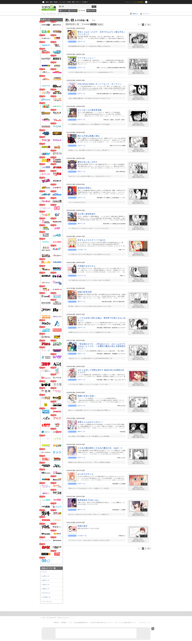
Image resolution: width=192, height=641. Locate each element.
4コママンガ (46, 593)
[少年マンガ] (81, 67)
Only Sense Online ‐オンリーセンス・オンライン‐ (100, 84)
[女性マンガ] (81, 41)
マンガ (83, 10)
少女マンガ (46, 584)
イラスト (73, 10)
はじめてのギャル (86, 474)
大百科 (69, 2)
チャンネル (62, 2)
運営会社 (56, 622)
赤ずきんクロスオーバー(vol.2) (91, 240)
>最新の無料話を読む (138, 47)
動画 (47, 2)
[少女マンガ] (81, 197)
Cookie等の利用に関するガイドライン (101, 622)
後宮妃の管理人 (85, 188)
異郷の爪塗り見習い (87, 396)
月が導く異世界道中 (87, 214)
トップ (64, 10)
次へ (149, 24)
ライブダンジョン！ (87, 58)
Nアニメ (78, 2)
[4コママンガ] (82, 275)
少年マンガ (46, 576)
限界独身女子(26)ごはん (88, 500)
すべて (45, 572)
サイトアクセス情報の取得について (125, 622)
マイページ (146, 13)
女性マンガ (46, 589)
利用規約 (63, 622)
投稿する (135, 13)
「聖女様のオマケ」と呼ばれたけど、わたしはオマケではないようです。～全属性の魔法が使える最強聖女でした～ (102, 346)
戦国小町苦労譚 (85, 292)
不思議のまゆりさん (87, 266)
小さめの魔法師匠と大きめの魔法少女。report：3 (100, 448)
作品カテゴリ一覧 (48, 568)
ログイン (128, 2)
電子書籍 (92, 10)
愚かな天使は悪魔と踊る (89, 136)
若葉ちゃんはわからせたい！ (91, 422)
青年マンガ (46, 580)
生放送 (56, 2)
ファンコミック (47, 601)
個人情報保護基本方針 (81, 622)
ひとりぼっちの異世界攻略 (90, 110)
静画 (51, 2)
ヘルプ (70, 622)
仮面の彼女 (83, 526)
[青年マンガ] (81, 171)
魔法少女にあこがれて (88, 162)
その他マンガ (47, 597)
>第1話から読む (138, 45)
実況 (73, 2)
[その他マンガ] (82, 249)
